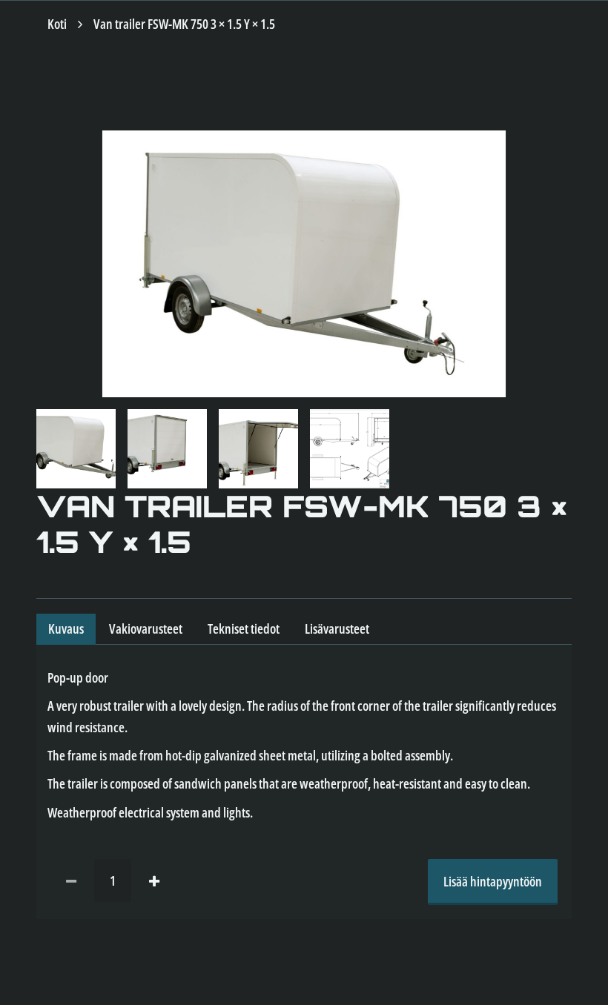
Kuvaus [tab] (66, 628)
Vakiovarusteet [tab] (145, 628)
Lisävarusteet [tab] (337, 628)
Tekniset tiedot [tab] (244, 628)
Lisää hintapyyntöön (492, 881)
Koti (57, 24)
